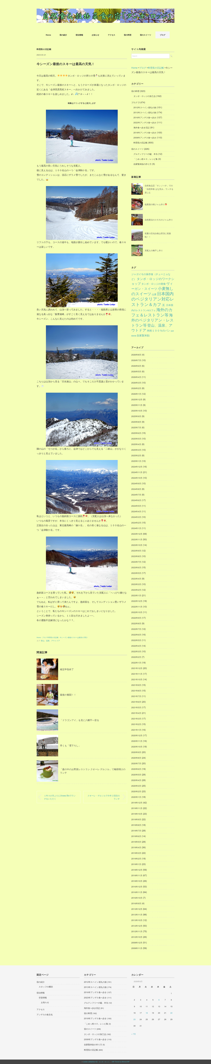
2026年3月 (136, 382)
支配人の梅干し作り (154, 250)
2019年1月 (136, 864)
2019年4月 (136, 847)
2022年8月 (136, 623)
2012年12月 (136, 925)
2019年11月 (136, 808)
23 (134, 1019)
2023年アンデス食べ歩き (144, 122)
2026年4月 (136, 377)
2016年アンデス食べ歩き (144, 117)
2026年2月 (136, 388)
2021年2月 (136, 724)
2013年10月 (136, 920)
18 (147, 1012)
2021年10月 (136, 679)
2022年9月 (136, 617)
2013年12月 (136, 909)
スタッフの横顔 (46, 986)
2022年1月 (136, 662)
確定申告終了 (67, 669)
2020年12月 (136, 735)
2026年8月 (136, 354)
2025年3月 (136, 449)
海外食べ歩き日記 (141, 127)
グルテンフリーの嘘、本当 (145, 153)
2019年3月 (136, 853)
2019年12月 (136, 802)
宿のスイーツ (145, 34)
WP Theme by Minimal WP (120, 1062)
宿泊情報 (79, 34)
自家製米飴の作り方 (142, 164)
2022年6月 (136, 634)
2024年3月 (136, 517)
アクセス (111, 34)
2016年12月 (136, 886)
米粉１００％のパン (158, 330)
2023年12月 (136, 533)
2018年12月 (136, 869)
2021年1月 (136, 729)
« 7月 (133, 1034)
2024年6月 (136, 500)
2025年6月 (136, 433)
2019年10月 (136, 813)
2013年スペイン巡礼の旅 (144, 112)
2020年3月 (136, 785)
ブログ (162, 34)
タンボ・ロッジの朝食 (153, 283)
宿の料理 (127, 34)
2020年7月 (136, 763)
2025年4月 (136, 444)
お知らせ (95, 34)
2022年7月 (136, 629)
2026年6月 (136, 365)
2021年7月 (136, 696)
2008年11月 (136, 948)
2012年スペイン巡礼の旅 (144, 107)
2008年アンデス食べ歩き (144, 137)
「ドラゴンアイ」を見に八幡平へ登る (79, 720)
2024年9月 (136, 483)
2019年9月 (136, 819)
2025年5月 (136, 438)
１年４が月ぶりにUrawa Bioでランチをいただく (60, 797)
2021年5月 (136, 707)
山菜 (154, 294)
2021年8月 (136, 690)
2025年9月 (136, 416)
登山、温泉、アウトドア (50, 640)
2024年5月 (136, 505)
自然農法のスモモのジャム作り (159, 219)
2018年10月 (136, 881)
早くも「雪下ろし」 (70, 745)
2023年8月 (136, 556)
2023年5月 (136, 573)
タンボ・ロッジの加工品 (144, 96)
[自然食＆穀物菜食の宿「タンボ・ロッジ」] (105, 10)
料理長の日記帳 (44, 49)
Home (48, 34)
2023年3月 (136, 584)
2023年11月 (136, 539)
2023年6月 (136, 567)
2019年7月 (136, 830)
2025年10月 (136, 410)
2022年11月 (136, 606)
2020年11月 (136, 741)
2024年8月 (136, 489)
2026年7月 (136, 360)
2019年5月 (136, 841)
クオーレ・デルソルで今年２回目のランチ (104, 797)
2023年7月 (136, 561)
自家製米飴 (143, 335)
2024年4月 (136, 511)
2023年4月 (136, 578)
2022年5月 (136, 640)
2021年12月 (136, 668)
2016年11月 (136, 892)
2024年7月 (136, 494)
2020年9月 (136, 752)
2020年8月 (136, 757)
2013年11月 (136, 914)
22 (171, 1012)
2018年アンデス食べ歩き (144, 132)
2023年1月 (136, 595)
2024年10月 (136, 477)
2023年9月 (136, 550)
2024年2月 (136, 522)
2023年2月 (136, 589)
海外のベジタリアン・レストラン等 (152, 320)
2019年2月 (136, 858)
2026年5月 (136, 371)
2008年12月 (136, 942)
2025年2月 (136, 455)
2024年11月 (136, 472)
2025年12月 (136, 399)
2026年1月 (136, 393)
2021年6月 (136, 701)
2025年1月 (136, 461)
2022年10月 (136, 612)
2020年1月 (136, 797)
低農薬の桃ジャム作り (155, 204)
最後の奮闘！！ (68, 694)
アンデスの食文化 (45, 1014)
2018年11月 (136, 875)
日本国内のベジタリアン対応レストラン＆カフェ (152, 298)
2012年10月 (136, 937)
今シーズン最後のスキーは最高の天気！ (74, 637)
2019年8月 (136, 825)
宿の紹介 (63, 34)
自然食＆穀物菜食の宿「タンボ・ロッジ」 (96, 1062)
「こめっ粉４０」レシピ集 (145, 158)
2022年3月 (136, 651)
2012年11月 (136, 931)
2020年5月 (136, 774)
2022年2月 (136, 657)
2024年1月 (136, 528)
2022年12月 (136, 601)
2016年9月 (136, 903)
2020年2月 (136, 791)
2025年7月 (136, 427)
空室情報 (43, 997)
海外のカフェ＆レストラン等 (152, 312)
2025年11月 (136, 405)
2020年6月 (136, 769)
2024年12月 (136, 466)
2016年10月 (136, 897)
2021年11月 (136, 673)
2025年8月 (136, 421)
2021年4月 (136, 713)
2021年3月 (136, 718)
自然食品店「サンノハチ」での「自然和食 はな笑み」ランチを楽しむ (159, 189)
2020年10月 (136, 746)
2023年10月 (136, 545)
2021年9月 (136, 685)
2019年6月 (136, 836)
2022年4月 (136, 645)
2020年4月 (136, 780)
